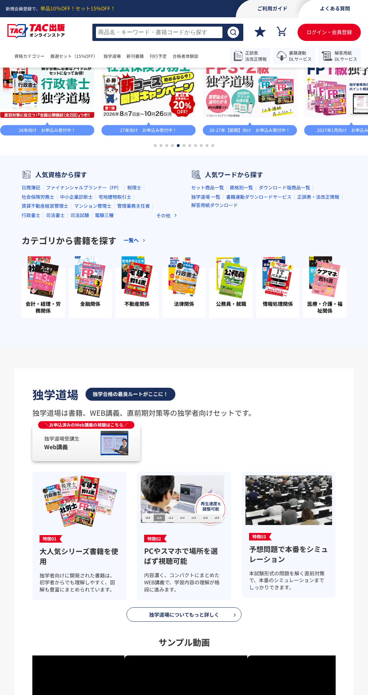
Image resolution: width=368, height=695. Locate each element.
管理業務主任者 (133, 273)
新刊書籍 (156, 56)
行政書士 (31, 282)
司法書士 (55, 282)
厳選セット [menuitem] (81, 56)
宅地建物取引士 (114, 264)
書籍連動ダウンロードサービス (258, 264)
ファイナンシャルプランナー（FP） (83, 255)
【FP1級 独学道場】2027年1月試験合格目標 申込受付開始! (116, 105)
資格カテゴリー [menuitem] (29, 56)
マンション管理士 (92, 273)
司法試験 (79, 282)
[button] (155, 213)
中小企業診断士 (76, 264)
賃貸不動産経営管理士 (45, 273)
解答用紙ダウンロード (214, 272)
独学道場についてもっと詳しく (184, 681)
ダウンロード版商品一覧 (284, 255)
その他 (163, 282)
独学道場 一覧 (205, 264)
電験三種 (104, 282)
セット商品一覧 (207, 255)
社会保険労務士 (38, 264)
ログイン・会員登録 (329, 32)
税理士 (134, 255)
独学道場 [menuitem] (126, 56)
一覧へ (345, 105)
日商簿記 (31, 255)
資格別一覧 (241, 255)
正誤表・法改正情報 (318, 264)
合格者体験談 (207, 56)
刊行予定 (179, 56)
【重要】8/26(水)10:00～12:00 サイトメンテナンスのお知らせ (207, 77)
